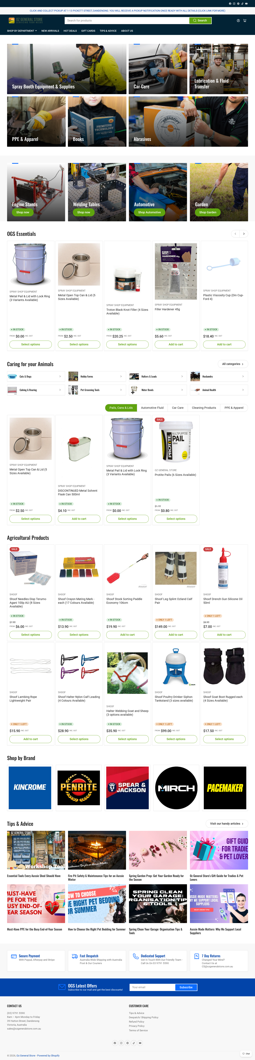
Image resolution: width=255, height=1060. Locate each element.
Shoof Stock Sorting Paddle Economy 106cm (124, 600)
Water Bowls (147, 390)
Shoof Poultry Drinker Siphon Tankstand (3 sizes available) (174, 698)
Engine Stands (24, 204)
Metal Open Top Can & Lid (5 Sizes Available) (76, 297)
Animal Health (209, 390)
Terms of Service (138, 1030)
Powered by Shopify (48, 1055)
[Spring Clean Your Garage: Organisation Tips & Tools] (158, 903)
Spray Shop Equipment (23, 291)
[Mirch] (176, 788)
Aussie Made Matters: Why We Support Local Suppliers (215, 931)
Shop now (22, 212)
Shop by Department (20, 30)
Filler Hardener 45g (167, 309)
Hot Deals (70, 30)
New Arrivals (50, 30)
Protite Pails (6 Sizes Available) (175, 475)
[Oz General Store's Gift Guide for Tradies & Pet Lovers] (219, 850)
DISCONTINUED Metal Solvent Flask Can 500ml (77, 492)
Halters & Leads (149, 376)
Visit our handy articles (225, 823)
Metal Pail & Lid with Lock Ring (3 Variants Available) (30, 298)
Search (202, 20)
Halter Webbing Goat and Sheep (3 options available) (127, 712)
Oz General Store (166, 470)
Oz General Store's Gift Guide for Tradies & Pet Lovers (216, 877)
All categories (231, 364)
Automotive (144, 204)
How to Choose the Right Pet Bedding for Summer (97, 929)
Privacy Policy (136, 1025)
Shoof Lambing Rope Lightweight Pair (23, 698)
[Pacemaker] (225, 788)
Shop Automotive (149, 212)
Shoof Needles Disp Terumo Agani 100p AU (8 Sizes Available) (28, 602)
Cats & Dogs (25, 376)
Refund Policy (136, 1021)
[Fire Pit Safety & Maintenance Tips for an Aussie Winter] (97, 850)
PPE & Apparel (234, 407)
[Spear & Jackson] (127, 788)
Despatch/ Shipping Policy (143, 1017)
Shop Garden (207, 212)
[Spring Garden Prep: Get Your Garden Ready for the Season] (158, 850)
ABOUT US (127, 30)
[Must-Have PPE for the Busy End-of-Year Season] (36, 903)
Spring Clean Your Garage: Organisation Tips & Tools (155, 931)
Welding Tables (86, 204)
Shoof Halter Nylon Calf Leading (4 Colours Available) (79, 698)
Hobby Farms (87, 376)
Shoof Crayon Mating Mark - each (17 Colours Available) (76, 600)
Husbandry (207, 376)
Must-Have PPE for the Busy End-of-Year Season (34, 929)
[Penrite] (79, 788)
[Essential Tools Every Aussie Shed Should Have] (36, 850)
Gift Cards (88, 30)
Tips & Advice (108, 30)
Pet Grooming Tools (90, 390)
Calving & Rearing (28, 390)
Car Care (178, 407)
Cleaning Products (204, 407)
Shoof (13, 594)
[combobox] (138, 20)
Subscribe (186, 987)
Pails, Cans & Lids (121, 407)
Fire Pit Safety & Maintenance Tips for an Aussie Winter (96, 877)
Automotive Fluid (152, 407)
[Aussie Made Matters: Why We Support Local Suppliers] (219, 903)
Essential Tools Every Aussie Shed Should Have (34, 875)
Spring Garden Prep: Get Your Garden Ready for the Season (156, 877)
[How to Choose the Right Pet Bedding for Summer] (97, 903)
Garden (201, 204)
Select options (30, 344)
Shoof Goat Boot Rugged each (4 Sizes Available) (223, 698)
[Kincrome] (30, 788)
